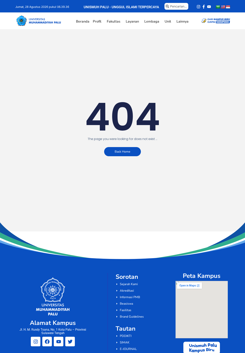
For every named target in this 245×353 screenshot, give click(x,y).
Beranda (82, 21)
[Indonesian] (228, 7)
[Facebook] (47, 341)
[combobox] (176, 6)
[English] (223, 7)
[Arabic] (218, 7)
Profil (97, 21)
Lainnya (182, 21)
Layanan (132, 21)
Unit (168, 21)
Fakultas (113, 21)
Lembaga (151, 21)
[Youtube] (209, 6)
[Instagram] (198, 6)
